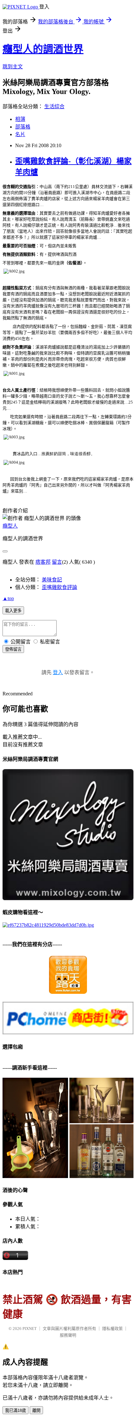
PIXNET (29, 1328)
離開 (36, 1410)
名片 (20, 134)
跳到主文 (13, 66)
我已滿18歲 (15, 1410)
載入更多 (13, 610)
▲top (8, 598)
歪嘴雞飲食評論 (59, 587)
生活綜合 (54, 106)
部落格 (22, 126)
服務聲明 (68, 1335)
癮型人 (10, 526)
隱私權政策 (112, 1328)
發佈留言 (13, 649)
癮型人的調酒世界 (43, 49)
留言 (57, 562)
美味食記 (52, 579)
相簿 (20, 119)
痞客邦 (43, 562)
